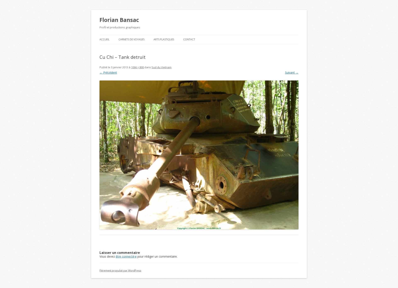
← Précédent (108, 72)
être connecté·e (126, 256)
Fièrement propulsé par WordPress (120, 270)
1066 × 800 (137, 67)
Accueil (104, 39)
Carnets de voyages (131, 39)
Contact (189, 39)
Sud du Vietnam (161, 67)
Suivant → (291, 72)
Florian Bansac (119, 20)
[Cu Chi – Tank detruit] (199, 154)
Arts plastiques (164, 39)
